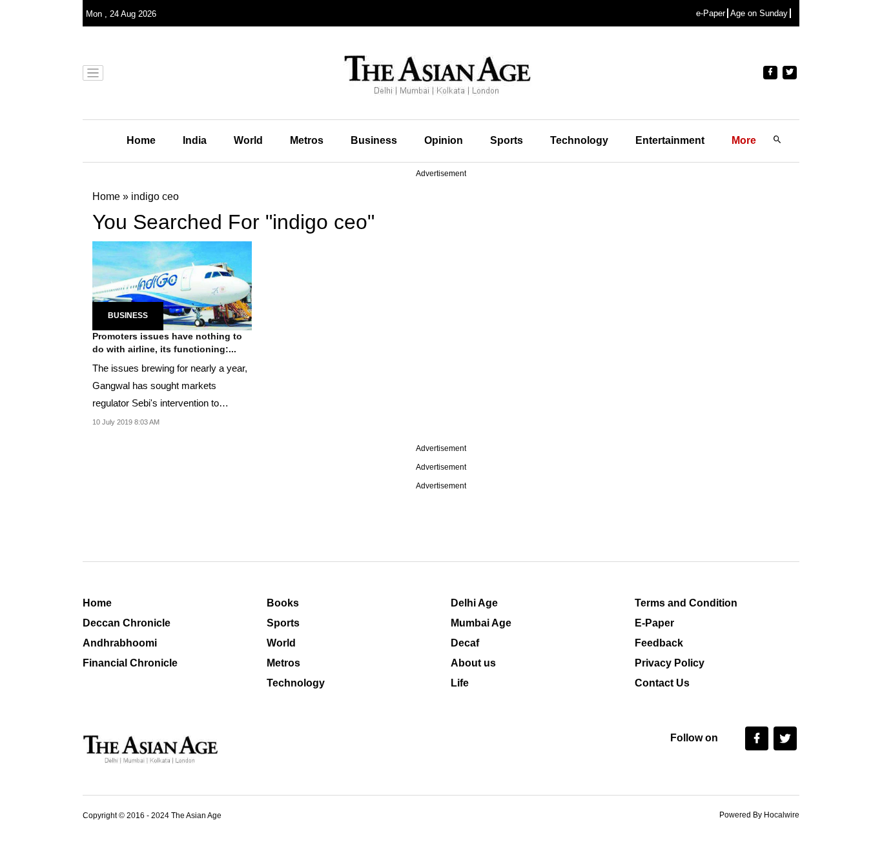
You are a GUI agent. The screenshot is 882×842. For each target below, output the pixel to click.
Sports (506, 140)
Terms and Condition (686, 602)
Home (141, 140)
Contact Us (662, 682)
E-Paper (654, 622)
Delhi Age (474, 602)
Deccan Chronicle (126, 622)
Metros (306, 140)
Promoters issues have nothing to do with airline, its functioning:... (167, 342)
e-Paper (710, 13)
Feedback (659, 642)
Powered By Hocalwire (759, 814)
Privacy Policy (669, 662)
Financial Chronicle (130, 662)
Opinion (443, 140)
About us (473, 662)
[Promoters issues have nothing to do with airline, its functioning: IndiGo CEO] (172, 284)
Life (460, 682)
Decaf (465, 642)
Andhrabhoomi (120, 642)
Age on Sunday (759, 13)
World (248, 140)
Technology (579, 140)
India (195, 140)
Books (283, 602)
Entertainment (669, 140)
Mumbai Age (481, 622)
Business (374, 140)
